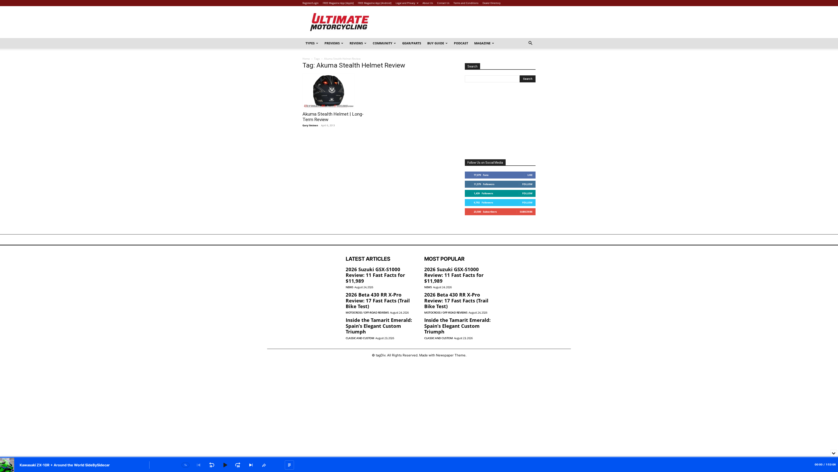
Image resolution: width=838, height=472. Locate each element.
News (349, 287)
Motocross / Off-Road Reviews (367, 312)
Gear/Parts (411, 43)
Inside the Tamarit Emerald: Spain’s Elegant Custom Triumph (379, 326)
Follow (527, 184)
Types (310, 43)
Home (306, 59)
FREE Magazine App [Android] (375, 3)
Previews (332, 43)
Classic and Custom (360, 338)
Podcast (461, 43)
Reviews (356, 43)
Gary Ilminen (310, 125)
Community (382, 43)
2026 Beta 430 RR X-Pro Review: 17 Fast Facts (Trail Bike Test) (378, 300)
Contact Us (443, 3)
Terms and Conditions (465, 3)
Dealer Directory (492, 3)
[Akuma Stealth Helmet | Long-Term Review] (337, 91)
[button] (530, 44)
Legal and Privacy (405, 3)
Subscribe (526, 211)
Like (529, 175)
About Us (427, 3)
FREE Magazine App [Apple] (338, 3)
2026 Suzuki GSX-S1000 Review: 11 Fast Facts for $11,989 (375, 275)
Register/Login (310, 3)
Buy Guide (435, 43)
